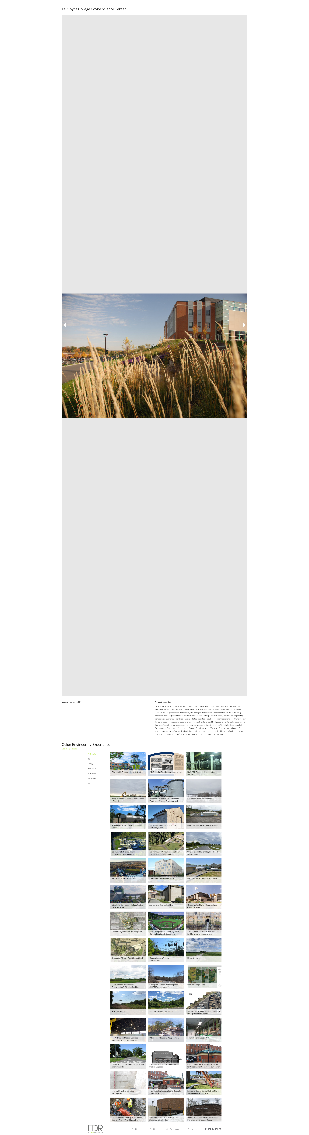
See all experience (69, 749)
